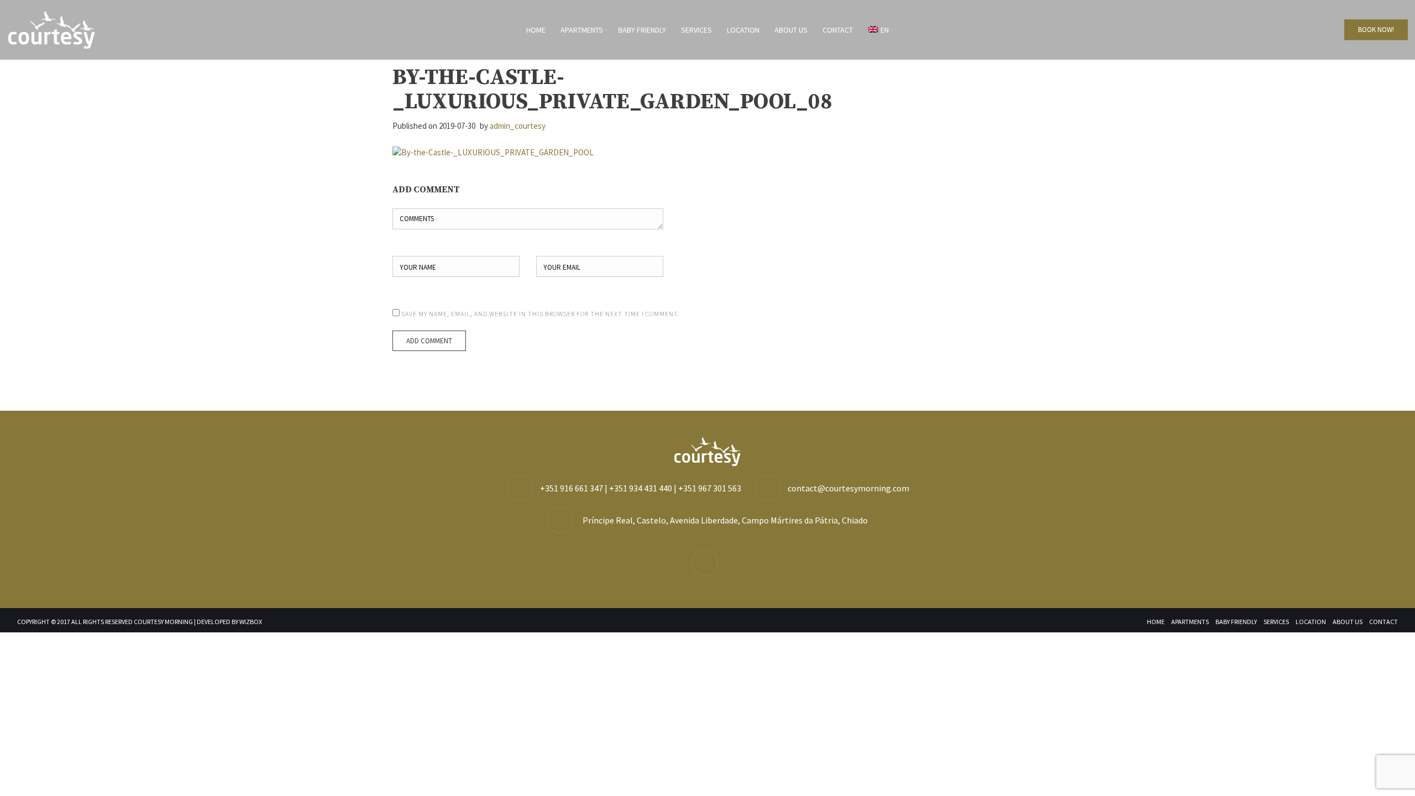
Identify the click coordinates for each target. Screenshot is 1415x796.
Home (536, 30)
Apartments (581, 30)
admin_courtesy (518, 126)
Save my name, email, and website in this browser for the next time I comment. (540, 314)
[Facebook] (707, 563)
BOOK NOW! (1376, 29)
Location (743, 30)
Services (696, 30)
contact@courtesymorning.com (848, 488)
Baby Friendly (642, 30)
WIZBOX (250, 621)
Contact (837, 30)
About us (791, 30)
